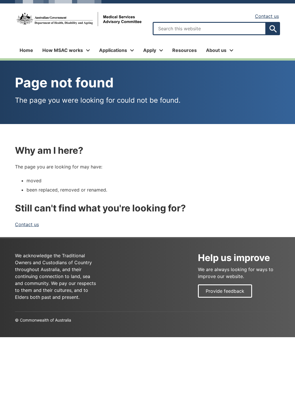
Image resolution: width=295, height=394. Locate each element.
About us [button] (216, 50)
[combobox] (209, 28)
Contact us (267, 16)
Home (26, 50)
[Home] (78, 19)
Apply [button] (149, 50)
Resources (184, 50)
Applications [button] (113, 50)
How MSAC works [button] (62, 50)
